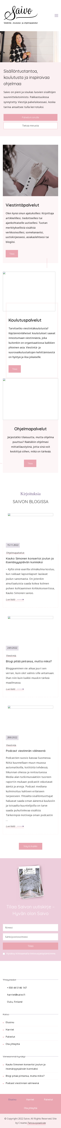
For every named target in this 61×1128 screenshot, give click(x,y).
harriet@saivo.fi (16, 994)
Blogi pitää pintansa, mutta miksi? (29, 661)
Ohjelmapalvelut (15, 552)
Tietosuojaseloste (36, 1122)
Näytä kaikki (30, 846)
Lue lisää (11, 599)
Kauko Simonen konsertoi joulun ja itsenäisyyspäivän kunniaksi (30, 560)
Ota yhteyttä (13, 1044)
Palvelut (10, 1036)
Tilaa (11, 253)
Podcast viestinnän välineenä (25, 751)
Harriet (10, 1029)
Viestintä (11, 655)
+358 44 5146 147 (17, 987)
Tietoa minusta (30, 125)
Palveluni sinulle (30, 117)
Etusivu (10, 1022)
